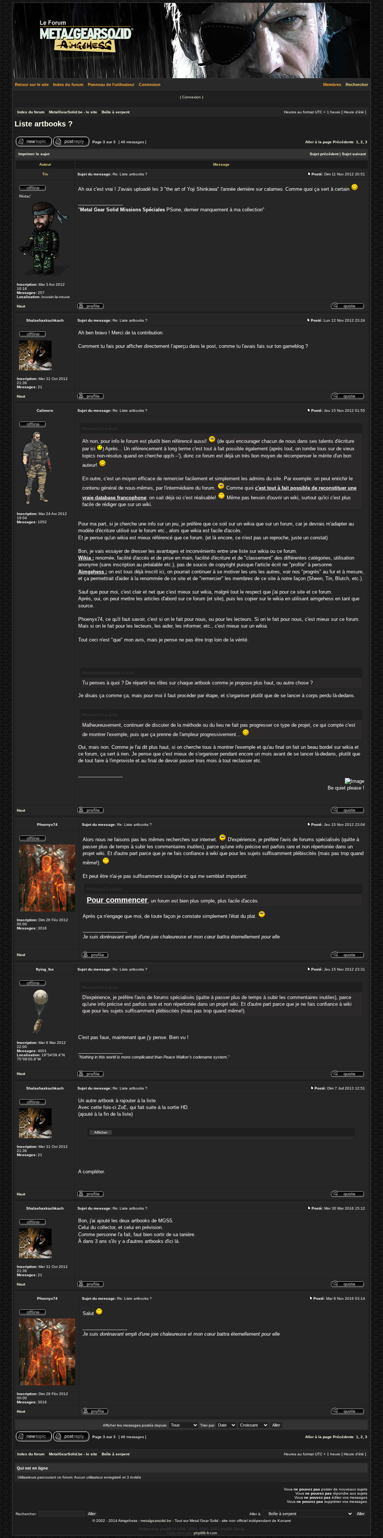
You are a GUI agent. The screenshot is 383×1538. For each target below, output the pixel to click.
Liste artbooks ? (44, 124)
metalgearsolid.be (156, 1521)
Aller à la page (318, 142)
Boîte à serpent (115, 112)
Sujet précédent (324, 154)
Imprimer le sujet (33, 154)
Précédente (343, 142)
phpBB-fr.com (205, 1533)
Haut (21, 306)
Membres (332, 84)
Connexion (149, 84)
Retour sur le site (32, 84)
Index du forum (68, 84)
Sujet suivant (354, 154)
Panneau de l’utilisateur (111, 84)
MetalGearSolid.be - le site (73, 112)
